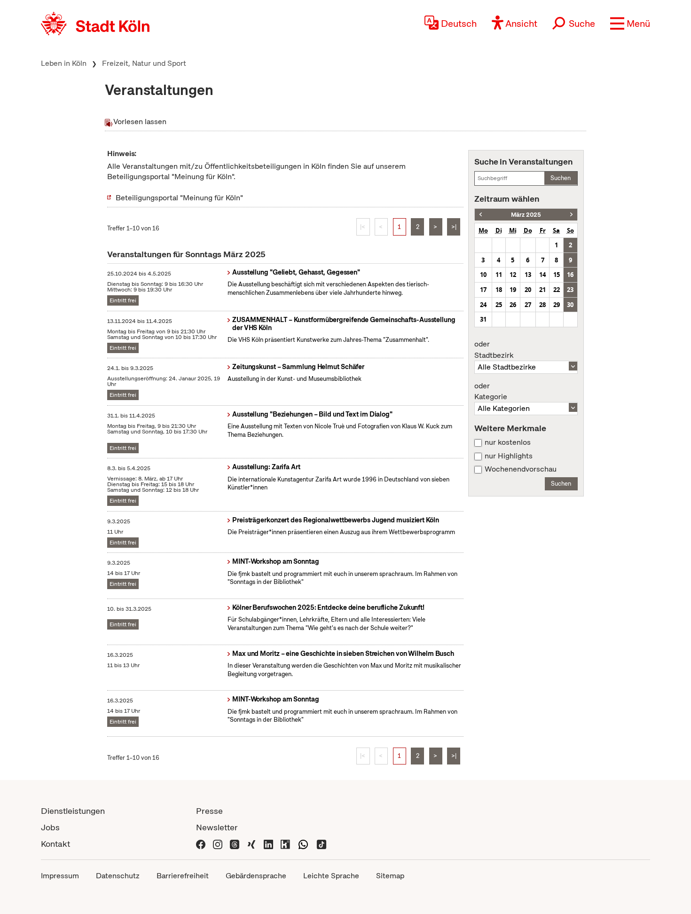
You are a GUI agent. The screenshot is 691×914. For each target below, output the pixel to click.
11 (498, 274)
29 (556, 304)
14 (542, 274)
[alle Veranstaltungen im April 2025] (571, 215)
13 (528, 274)
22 (556, 289)
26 (513, 304)
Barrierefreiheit (183, 876)
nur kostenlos (508, 442)
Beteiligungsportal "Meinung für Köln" (179, 198)
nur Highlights (509, 456)
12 (513, 274)
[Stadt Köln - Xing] (251, 843)
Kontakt (55, 843)
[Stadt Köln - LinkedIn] (268, 843)
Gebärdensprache (256, 876)
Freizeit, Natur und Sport (144, 63)
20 (528, 289)
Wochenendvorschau (521, 469)
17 (483, 289)
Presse (209, 810)
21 (542, 289)
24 (483, 304)
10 (483, 274)
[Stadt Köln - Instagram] (217, 843)
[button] (630, 23)
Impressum (60, 876)
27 (528, 304)
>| (453, 227)
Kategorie (490, 391)
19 (513, 289)
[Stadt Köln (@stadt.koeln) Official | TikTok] (321, 843)
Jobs (50, 827)
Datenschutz (118, 876)
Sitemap (390, 876)
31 (483, 319)
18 (498, 289)
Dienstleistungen (73, 810)
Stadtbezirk (493, 349)
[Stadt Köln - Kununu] (285, 843)
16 (570, 274)
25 (498, 304)
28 (542, 304)
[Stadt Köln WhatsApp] (303, 843)
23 (570, 289)
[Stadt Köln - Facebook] (200, 843)
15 (556, 274)
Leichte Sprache (331, 876)
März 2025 (526, 215)
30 (570, 304)
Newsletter (217, 827)
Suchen (560, 178)
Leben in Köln (63, 63)
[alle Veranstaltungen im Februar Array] (481, 215)
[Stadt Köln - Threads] (234, 843)
